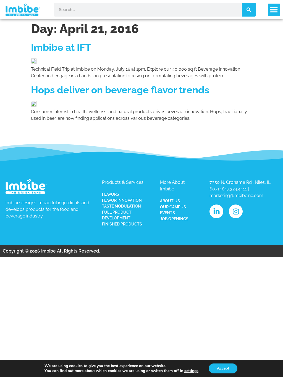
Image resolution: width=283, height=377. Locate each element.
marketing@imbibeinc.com (236, 195)
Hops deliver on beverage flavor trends (120, 89)
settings (191, 370)
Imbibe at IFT (61, 47)
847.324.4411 (234, 189)
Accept (223, 368)
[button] (274, 10)
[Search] (249, 10)
